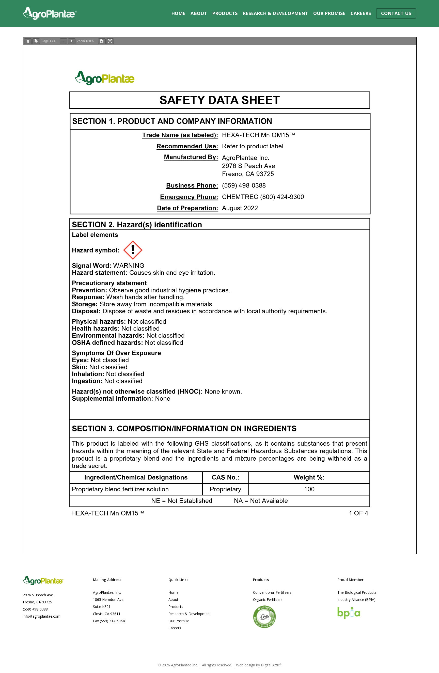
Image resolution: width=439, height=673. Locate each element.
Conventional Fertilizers (272, 592)
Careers (174, 627)
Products (175, 606)
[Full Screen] (110, 41)
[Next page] (36, 41)
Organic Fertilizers (268, 599)
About (173, 599)
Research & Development (189, 613)
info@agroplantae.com (41, 616)
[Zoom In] (71, 41)
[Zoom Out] (63, 41)
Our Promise (178, 620)
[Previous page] (28, 41)
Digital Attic (271, 665)
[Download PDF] (102, 41)
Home (173, 592)
